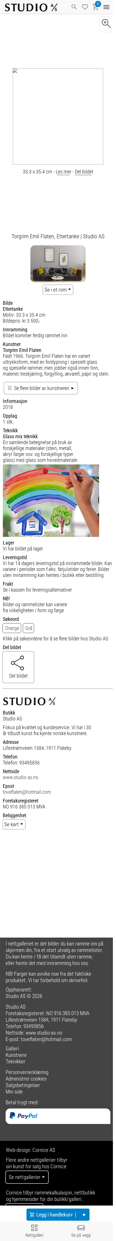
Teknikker (15, 1061)
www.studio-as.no (20, 777)
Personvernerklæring (27, 1072)
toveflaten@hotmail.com (27, 792)
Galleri (12, 1048)
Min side (14, 1091)
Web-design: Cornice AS (30, 1150)
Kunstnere (16, 1055)
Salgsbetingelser (23, 1085)
